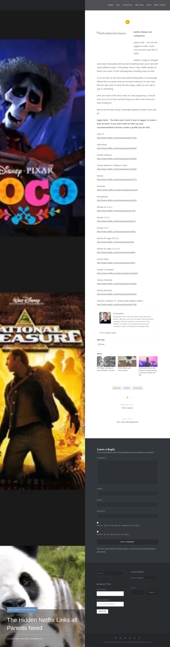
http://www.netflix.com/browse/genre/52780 (117, 304)
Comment (102, 458)
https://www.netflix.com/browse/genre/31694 (117, 273)
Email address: (103, 600)
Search (133, 587)
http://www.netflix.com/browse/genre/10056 (117, 169)
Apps (149, 5)
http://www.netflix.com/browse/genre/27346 (117, 138)
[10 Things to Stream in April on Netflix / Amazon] (106, 361)
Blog (11, 610)
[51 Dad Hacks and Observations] (127, 361)
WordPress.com (145, 642)
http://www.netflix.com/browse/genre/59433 (117, 294)
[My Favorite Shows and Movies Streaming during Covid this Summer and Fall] (148, 361)
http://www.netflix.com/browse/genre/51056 (117, 159)
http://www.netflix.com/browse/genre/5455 (116, 231)
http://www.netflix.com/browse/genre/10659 (117, 200)
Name (100, 489)
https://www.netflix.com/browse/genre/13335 (117, 190)
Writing (139, 5)
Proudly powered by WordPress (114, 642)
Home (110, 5)
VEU (118, 5)
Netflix (127, 388)
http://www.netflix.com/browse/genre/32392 (117, 284)
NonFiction (19, 610)
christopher (21, 639)
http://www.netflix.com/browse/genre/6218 (116, 221)
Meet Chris (159, 5)
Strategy (127, 5)
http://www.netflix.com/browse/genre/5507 (116, 263)
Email (100, 500)
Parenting (31, 610)
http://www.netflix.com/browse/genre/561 (115, 242)
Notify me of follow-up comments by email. (119, 525)
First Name (101, 589)
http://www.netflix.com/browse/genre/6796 (116, 211)
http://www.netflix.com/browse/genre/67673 (117, 179)
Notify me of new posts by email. (113, 534)
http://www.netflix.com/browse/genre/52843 (117, 148)
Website (101, 511)
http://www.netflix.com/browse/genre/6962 (116, 252)
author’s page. (111, 333)
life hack (116, 388)
